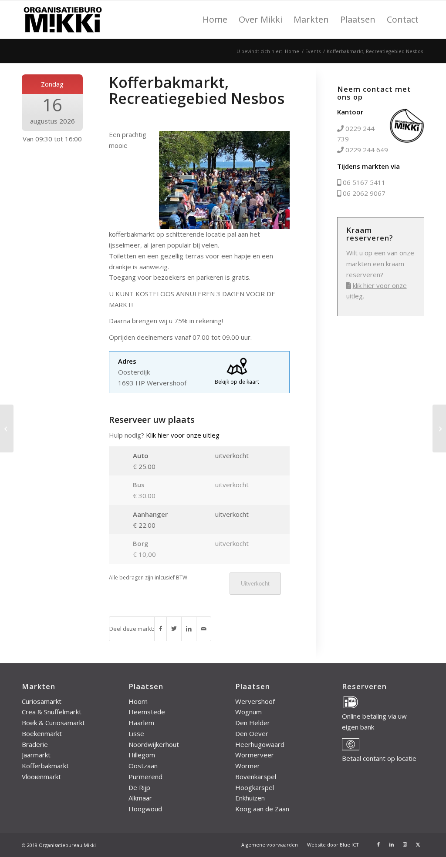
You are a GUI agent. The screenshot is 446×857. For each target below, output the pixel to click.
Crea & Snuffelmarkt (51, 711)
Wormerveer (254, 754)
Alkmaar (140, 797)
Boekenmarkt (42, 733)
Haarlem (141, 722)
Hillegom (141, 754)
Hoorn (138, 701)
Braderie (35, 744)
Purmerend (145, 776)
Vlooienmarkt (41, 776)
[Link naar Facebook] (378, 844)
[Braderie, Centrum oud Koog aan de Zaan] (7, 428)
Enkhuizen (250, 797)
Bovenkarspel (255, 776)
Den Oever (251, 733)
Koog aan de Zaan (262, 808)
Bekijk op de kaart (237, 381)
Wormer (247, 765)
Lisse (136, 733)
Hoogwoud (145, 808)
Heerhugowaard (259, 744)
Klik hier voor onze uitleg (183, 435)
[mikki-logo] (62, 19)
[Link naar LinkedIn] (391, 844)
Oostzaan (143, 765)
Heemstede (146, 711)
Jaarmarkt (36, 754)
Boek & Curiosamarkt (53, 722)
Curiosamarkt (41, 701)
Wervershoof (255, 701)
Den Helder (252, 722)
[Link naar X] (417, 844)
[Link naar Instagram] (404, 844)
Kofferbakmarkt (45, 765)
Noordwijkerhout (153, 744)
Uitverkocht (255, 583)
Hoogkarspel (254, 787)
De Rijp (139, 787)
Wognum (248, 711)
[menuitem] (215, 19)
